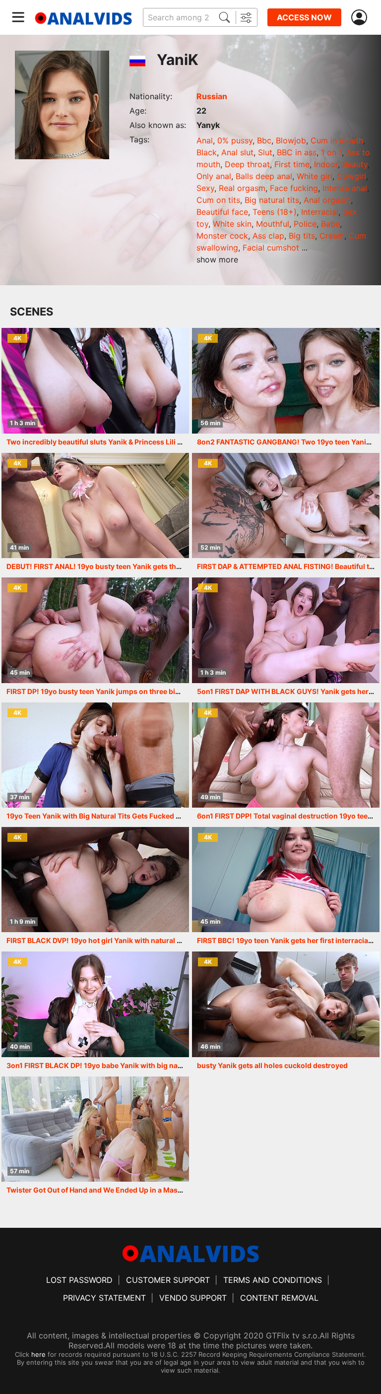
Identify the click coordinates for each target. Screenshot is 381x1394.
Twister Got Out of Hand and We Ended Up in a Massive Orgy (108, 1190)
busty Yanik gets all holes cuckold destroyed (272, 1065)
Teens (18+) (275, 212)
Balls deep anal (264, 176)
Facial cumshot (271, 248)
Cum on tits (218, 200)
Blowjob (291, 140)
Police (305, 224)
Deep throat (247, 164)
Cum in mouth (337, 140)
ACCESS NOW (304, 17)
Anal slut (237, 152)
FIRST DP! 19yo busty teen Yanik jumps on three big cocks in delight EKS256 (134, 691)
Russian (211, 96)
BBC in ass (297, 152)
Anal (204, 140)
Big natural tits (272, 200)
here (38, 1354)
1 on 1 (331, 152)
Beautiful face (222, 212)
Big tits (302, 236)
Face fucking (294, 188)
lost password (79, 1280)
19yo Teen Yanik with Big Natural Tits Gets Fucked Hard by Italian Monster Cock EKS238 (154, 816)
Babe (330, 224)
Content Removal (279, 1298)
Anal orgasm (327, 200)
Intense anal (344, 188)
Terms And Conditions (272, 1280)
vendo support (193, 1298)
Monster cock (222, 236)
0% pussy (235, 140)
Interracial (319, 212)
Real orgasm (242, 188)
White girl (314, 176)
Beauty (355, 164)
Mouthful (272, 224)
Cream (331, 236)
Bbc (264, 140)
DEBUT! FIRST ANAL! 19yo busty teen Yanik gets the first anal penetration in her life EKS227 (160, 566)
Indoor (326, 164)
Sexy (205, 188)
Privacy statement (104, 1298)
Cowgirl (351, 176)
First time (292, 164)
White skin (232, 224)
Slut (265, 152)
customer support (168, 1280)
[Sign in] (361, 17)
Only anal (213, 176)
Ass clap (268, 236)
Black (206, 152)
